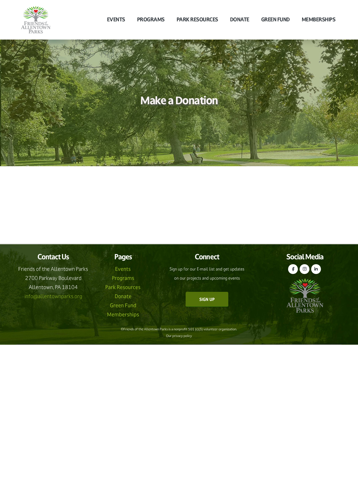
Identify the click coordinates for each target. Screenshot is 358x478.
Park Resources (197, 19)
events (116, 19)
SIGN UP (207, 299)
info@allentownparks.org (53, 296)
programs (151, 19)
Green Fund (275, 19)
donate (239, 19)
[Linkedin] (316, 269)
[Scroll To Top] (346, 470)
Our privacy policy (179, 336)
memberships (319, 19)
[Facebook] (293, 269)
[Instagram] (304, 269)
